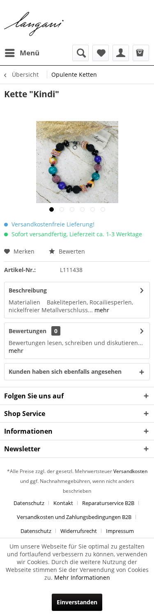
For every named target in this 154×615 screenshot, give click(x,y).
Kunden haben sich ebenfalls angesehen (65, 371)
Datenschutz (29, 503)
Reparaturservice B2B (108, 503)
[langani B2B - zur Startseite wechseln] (34, 24)
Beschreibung (28, 290)
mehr (101, 310)
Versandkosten (130, 471)
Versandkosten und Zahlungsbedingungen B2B (74, 517)
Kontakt (63, 503)
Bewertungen (27, 331)
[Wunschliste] (100, 53)
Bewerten (71, 251)
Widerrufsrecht (78, 531)
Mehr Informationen (82, 577)
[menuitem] (22, 53)
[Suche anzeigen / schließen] (80, 53)
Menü (29, 52)
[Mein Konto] (121, 53)
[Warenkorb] (141, 53)
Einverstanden (77, 602)
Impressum (120, 531)
